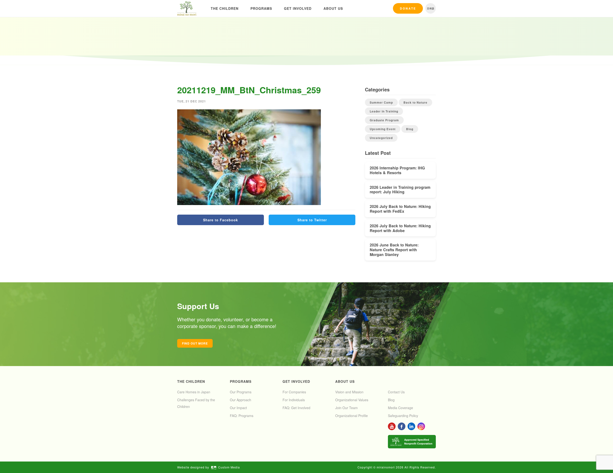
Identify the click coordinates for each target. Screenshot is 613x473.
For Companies (294, 392)
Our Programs (240, 392)
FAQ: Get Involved (296, 407)
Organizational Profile (351, 415)
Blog (409, 129)
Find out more (195, 343)
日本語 (430, 8)
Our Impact (238, 407)
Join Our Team (346, 407)
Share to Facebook (220, 219)
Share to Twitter (312, 219)
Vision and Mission (349, 392)
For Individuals (294, 399)
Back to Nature (415, 102)
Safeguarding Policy (403, 415)
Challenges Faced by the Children (196, 403)
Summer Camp (381, 102)
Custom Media (229, 467)
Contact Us (396, 392)
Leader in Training (384, 111)
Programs (261, 8)
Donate (408, 8)
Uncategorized (381, 138)
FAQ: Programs (241, 415)
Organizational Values (351, 399)
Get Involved (298, 8)
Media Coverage (400, 407)
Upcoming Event (383, 129)
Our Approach (240, 399)
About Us (333, 8)
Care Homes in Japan (193, 392)
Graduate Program (384, 120)
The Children (224, 8)
